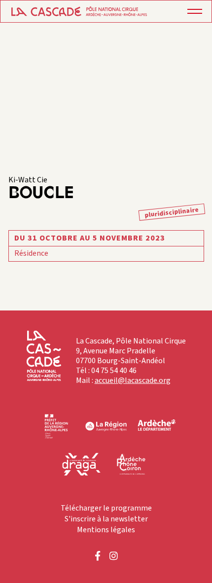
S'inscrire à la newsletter (106, 519)
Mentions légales (106, 529)
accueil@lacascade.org (133, 380)
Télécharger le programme (106, 508)
